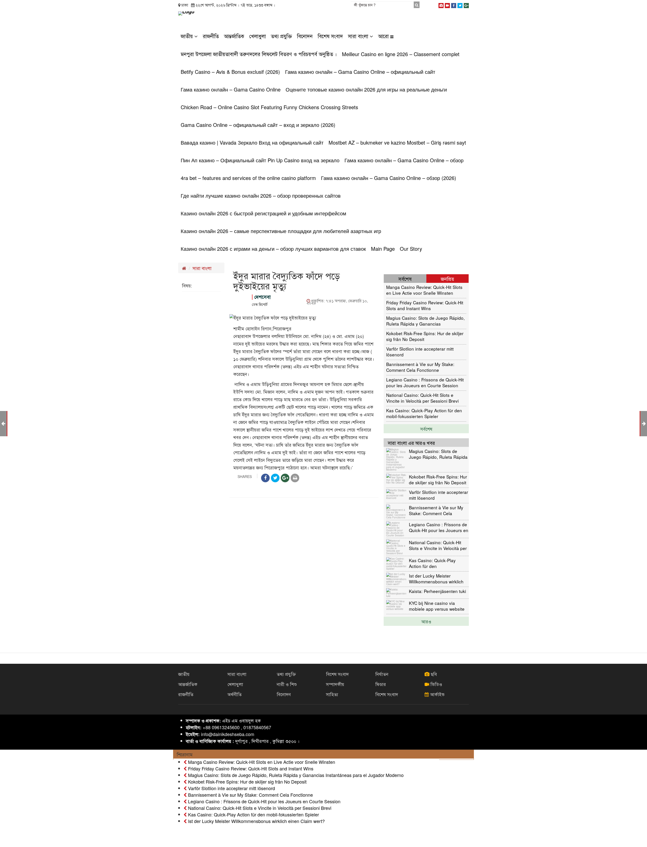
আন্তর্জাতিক (234, 36)
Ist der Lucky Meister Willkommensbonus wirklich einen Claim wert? (436, 578)
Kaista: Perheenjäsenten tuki (437, 591)
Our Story (411, 248)
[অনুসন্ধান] (417, 5)
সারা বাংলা (359, 36)
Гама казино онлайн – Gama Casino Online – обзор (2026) (388, 177)
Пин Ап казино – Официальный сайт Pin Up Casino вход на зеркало (260, 160)
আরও (426, 621)
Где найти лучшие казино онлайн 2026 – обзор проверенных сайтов (261, 195)
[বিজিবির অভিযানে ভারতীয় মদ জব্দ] (644, 423)
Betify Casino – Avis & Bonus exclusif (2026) (230, 71)
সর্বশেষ (426, 428)
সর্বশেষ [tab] (405, 278)
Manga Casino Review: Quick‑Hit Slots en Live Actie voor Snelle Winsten (424, 289)
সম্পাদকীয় (335, 684)
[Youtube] (447, 4)
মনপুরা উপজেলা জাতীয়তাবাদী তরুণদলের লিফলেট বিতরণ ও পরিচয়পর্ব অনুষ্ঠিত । (259, 54)
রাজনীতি (211, 36)
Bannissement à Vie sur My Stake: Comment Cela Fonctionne (420, 367)
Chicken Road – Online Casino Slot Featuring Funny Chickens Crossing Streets (269, 107)
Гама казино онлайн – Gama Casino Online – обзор (404, 160)
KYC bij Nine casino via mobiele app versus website (437, 605)
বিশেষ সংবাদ (330, 36)
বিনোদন (305, 36)
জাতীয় (187, 36)
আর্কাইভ (437, 694)
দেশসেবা (262, 296)
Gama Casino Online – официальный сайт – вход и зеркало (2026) (258, 124)
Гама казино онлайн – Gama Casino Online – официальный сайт (360, 71)
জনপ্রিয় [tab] (447, 278)
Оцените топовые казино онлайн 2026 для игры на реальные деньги (366, 89)
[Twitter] (460, 4)
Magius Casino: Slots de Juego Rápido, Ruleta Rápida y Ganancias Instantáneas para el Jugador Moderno (425, 320)
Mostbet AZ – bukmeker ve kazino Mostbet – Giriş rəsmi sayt (397, 142)
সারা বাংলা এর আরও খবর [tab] (411, 442)
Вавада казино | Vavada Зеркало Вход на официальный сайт (252, 142)
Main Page (383, 248)
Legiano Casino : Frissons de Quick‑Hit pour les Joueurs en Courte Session (425, 382)
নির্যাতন (381, 674)
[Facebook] (453, 4)
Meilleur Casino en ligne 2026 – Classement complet (400, 54)
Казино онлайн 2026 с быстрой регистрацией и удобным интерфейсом (263, 213)
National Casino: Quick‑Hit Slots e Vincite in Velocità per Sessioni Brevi (422, 397)
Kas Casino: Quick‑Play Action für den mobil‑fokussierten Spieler (424, 413)
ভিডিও (435, 684)
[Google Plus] (466, 4)
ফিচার (380, 684)
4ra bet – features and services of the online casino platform (248, 177)
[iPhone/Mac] (441, 4)
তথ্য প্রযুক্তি (281, 36)
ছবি (433, 674)
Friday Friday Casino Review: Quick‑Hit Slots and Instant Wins (424, 305)
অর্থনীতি (234, 694)
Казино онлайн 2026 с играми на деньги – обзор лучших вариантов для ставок (273, 248)
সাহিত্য (332, 694)
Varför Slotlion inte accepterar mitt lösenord (420, 351)
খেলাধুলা (257, 36)
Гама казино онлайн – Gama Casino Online (231, 89)
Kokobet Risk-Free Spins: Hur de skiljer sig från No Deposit (425, 336)
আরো (384, 36)
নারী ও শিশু (287, 684)
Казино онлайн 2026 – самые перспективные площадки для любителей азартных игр (281, 231)
